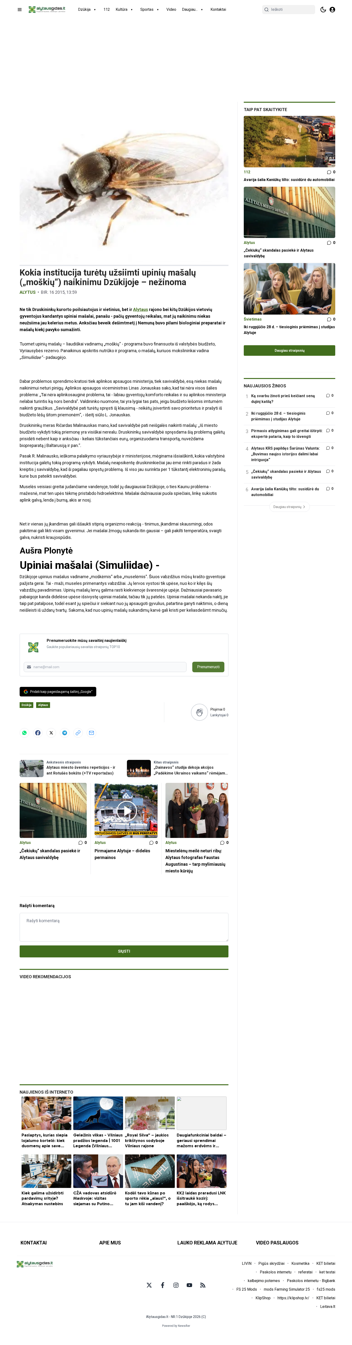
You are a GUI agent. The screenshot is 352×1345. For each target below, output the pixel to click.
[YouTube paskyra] (189, 1285)
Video (171, 9)
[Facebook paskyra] (162, 1285)
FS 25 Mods (246, 1289)
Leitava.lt (327, 1306)
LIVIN (246, 1263)
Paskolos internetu (275, 1272)
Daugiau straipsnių (290, 350)
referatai (305, 1272)
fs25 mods (326, 1289)
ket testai (327, 1272)
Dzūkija (84, 9)
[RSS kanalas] (203, 1285)
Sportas (146, 9)
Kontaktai (218, 9)
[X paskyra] (149, 1285)
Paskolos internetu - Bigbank (311, 1280)
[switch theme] (323, 9)
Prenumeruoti (208, 667)
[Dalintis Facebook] (38, 733)
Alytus (28, 292)
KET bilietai (325, 1263)
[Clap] (199, 712)
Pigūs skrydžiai (271, 1263)
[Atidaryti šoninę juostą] (20, 9)
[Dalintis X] (51, 733)
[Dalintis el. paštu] (91, 733)
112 (106, 9)
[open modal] (332, 9)
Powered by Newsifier (176, 1326)
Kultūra (121, 9)
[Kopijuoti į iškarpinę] (78, 733)
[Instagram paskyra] (176, 1285)
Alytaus (140, 309)
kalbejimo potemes (264, 1280)
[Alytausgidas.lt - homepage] (46, 9)
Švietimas (253, 319)
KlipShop (263, 1298)
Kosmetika (300, 1263)
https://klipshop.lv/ (293, 1298)
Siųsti (124, 951)
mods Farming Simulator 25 (287, 1289)
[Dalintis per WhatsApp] (24, 733)
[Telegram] (64, 733)
